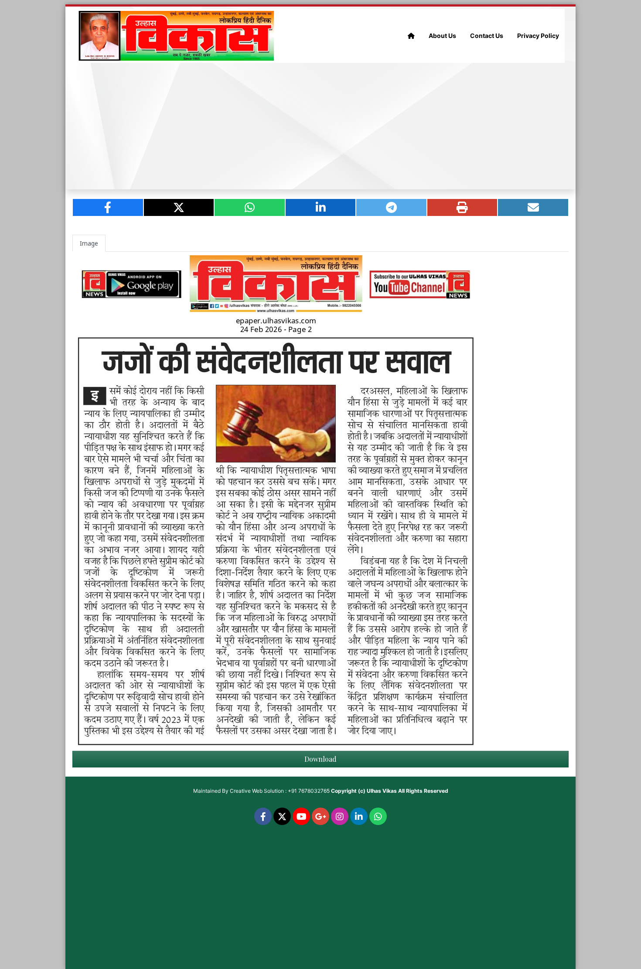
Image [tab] (89, 243)
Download (320, 759)
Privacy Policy (538, 35)
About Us (442, 35)
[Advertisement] (320, 126)
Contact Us (486, 35)
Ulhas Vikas (382, 791)
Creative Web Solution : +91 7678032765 (280, 791)
